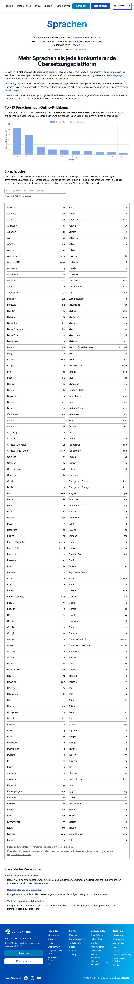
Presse (72, 947)
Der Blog (95, 943)
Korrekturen (117, 965)
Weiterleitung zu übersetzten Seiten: (25, 901)
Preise (38, 6)
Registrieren (100, 6)
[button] (121, 6)
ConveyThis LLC (122, 978)
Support (48, 6)
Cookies (116, 950)
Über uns (73, 935)
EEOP (114, 947)
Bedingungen (118, 939)
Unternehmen (63, 6)
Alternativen (96, 950)
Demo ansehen (23, 961)
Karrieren (73, 950)
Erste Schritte (97, 935)
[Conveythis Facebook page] (25, 978)
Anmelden (81, 6)
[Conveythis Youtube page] (39, 978)
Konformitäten (118, 943)
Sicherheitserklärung (121, 954)
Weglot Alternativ (98, 947)
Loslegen (24, 953)
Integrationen (24, 6)
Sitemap (72, 954)
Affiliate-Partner (76, 943)
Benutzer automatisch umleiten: (23, 875)
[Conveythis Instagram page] (32, 978)
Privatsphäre (117, 935)
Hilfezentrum (96, 939)
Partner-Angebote (77, 939)
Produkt (9, 6)
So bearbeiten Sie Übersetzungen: (24, 890)
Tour (50, 964)
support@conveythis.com (19, 854)
